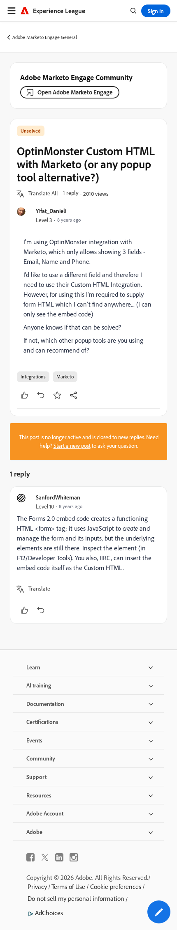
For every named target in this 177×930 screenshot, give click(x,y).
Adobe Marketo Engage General (44, 37)
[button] (43, 194)
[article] (88, 555)
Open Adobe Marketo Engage (75, 92)
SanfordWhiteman (58, 497)
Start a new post (72, 445)
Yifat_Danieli (51, 210)
